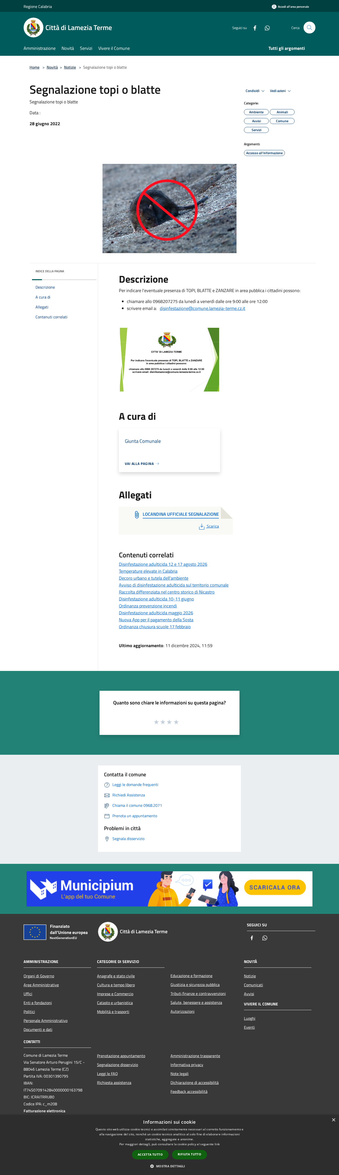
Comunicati (253, 985)
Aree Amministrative (41, 985)
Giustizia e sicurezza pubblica (195, 985)
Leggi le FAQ (107, 1074)
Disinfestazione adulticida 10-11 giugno (156, 599)
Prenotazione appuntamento (121, 1056)
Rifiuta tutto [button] (189, 1154)
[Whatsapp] (265, 27)
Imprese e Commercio (115, 994)
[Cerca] (309, 27)
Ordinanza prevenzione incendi (148, 606)
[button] (169, 1166)
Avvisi (249, 994)
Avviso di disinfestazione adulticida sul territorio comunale (174, 585)
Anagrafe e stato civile (116, 976)
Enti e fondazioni (38, 1003)
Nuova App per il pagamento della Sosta (156, 619)
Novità (52, 67)
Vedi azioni (278, 90)
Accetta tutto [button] (150, 1154)
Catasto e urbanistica (115, 1003)
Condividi (253, 90)
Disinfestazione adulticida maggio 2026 (156, 612)
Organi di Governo (39, 976)
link (217, 1144)
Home (34, 67)
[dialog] (169, 1145)
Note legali (179, 1074)
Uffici (28, 994)
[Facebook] (253, 27)
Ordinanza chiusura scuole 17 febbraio (155, 626)
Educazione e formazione (191, 976)
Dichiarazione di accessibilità (194, 1082)
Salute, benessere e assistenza (196, 1002)
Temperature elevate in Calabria (148, 571)
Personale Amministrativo (46, 1021)
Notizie (70, 67)
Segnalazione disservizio (117, 1065)
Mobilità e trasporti (113, 1012)
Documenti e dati (38, 1029)
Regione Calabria (38, 6)
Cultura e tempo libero (116, 985)
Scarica (212, 526)
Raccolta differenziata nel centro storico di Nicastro (167, 592)
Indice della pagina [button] (49, 271)
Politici (29, 1012)
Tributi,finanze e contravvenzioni (198, 993)
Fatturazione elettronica (44, 1111)
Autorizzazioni (182, 1011)
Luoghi (249, 1018)
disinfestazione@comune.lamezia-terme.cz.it (202, 308)
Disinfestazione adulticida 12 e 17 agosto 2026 (163, 564)
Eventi (249, 1027)
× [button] (333, 1120)
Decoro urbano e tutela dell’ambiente (153, 578)
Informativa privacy (186, 1065)
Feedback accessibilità (188, 1091)
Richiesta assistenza (114, 1082)
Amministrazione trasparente (195, 1056)
